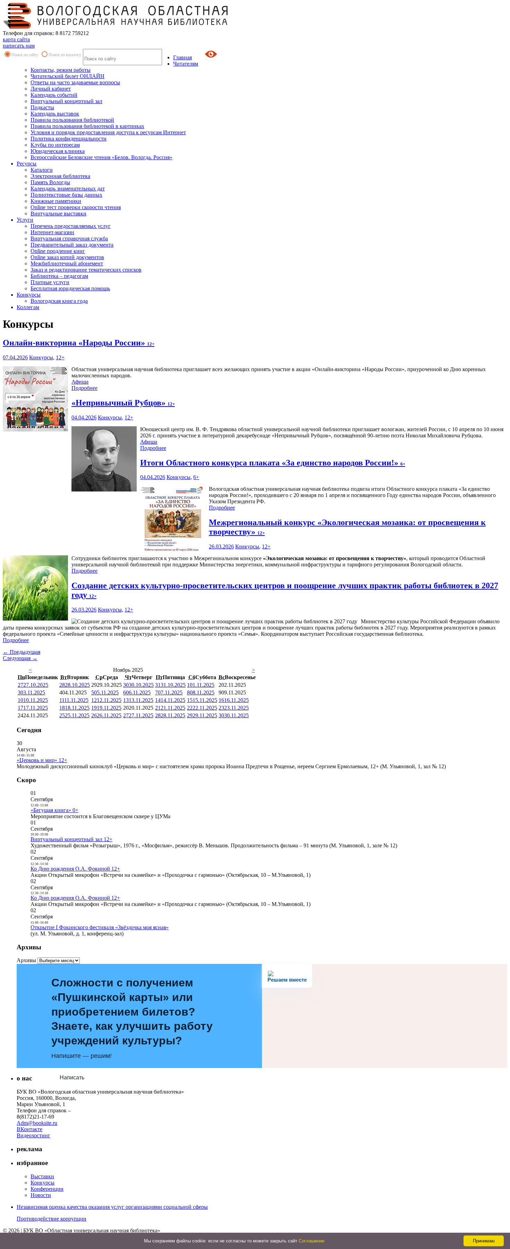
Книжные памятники (56, 201)
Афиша (79, 382)
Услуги (25, 220)
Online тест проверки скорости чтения (76, 207)
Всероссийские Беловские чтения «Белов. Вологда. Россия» (101, 157)
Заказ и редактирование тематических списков (86, 270)
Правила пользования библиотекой (72, 120)
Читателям (185, 64)
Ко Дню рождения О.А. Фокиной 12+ (75, 869)
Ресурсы (26, 163)
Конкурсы (29, 295)
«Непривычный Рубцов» (123, 402)
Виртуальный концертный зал (66, 101)
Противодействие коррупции (51, 1219)
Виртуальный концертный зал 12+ (71, 839)
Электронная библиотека (60, 176)
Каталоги (42, 170)
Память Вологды (50, 182)
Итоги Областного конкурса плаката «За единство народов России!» (272, 462)
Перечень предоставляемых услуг (71, 226)
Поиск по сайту (24, 54)
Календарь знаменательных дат (68, 188)
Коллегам (28, 307)
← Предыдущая (21, 652)
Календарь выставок (55, 114)
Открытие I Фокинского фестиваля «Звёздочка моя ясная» (100, 927)
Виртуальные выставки (58, 213)
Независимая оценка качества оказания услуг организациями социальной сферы (112, 1207)
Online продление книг (58, 251)
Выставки (42, 1176)
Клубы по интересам (55, 145)
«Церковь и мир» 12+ (42, 760)
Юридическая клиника (58, 151)
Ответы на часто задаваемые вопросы (75, 82)
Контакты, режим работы (61, 70)
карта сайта (16, 39)
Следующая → (20, 658)
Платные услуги (50, 282)
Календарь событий (54, 95)
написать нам (19, 46)
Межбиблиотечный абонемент (67, 263)
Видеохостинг (33, 1135)
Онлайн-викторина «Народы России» (78, 342)
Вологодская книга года (59, 301)
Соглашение (311, 1240)
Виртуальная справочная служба (69, 238)
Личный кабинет (51, 89)
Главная (182, 57)
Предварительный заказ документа (72, 245)
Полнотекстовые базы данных (66, 195)
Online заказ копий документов (67, 257)
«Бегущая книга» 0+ (54, 810)
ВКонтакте (29, 1129)
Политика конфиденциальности (69, 139)
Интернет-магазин (52, 232)
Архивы (26, 960)
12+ (60, 357)
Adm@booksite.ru (37, 1123)
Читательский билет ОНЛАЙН (67, 76)
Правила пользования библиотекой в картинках (87, 126)
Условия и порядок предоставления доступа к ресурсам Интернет (108, 132)
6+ (196, 477)
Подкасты (42, 107)
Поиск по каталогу (65, 54)
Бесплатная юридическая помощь (70, 288)
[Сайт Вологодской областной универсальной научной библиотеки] (116, 27)
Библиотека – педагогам (59, 276)
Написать (72, 1077)
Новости (41, 1195)
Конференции (47, 1189)
